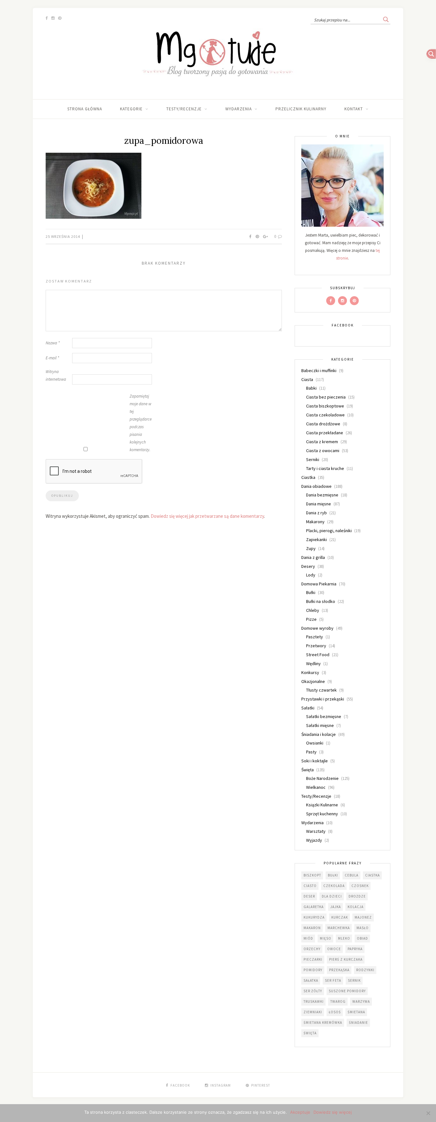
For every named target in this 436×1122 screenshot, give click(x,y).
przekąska (339, 970)
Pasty (311, 752)
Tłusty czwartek (321, 690)
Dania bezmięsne (322, 495)
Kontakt (353, 109)
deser (309, 896)
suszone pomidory (347, 991)
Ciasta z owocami (322, 450)
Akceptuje (300, 1112)
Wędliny (313, 663)
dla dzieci (332, 896)
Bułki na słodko (320, 601)
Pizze (311, 619)
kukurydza (314, 917)
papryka (355, 949)
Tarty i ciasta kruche (325, 468)
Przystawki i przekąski (322, 699)
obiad (362, 938)
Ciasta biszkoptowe (325, 406)
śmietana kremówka (323, 1022)
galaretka (314, 907)
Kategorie (131, 109)
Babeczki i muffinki (318, 370)
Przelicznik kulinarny (301, 109)
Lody (310, 575)
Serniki (312, 459)
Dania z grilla (313, 557)
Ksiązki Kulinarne (322, 805)
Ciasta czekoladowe (325, 415)
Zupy (311, 548)
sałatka (311, 980)
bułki (333, 875)
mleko (344, 938)
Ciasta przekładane (324, 433)
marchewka (338, 928)
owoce (334, 949)
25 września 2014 (63, 236)
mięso (325, 938)
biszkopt (312, 875)
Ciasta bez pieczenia (326, 397)
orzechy (312, 949)
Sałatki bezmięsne (323, 716)
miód (308, 938)
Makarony (315, 521)
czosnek (360, 886)
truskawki (314, 1001)
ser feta (333, 980)
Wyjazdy (314, 840)
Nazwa (53, 343)
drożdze (357, 896)
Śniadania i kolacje (318, 734)
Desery (308, 566)
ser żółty (313, 991)
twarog (338, 1001)
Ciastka (308, 477)
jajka (335, 907)
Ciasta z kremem (322, 441)
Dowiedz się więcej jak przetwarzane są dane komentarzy (207, 516)
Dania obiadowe (316, 486)
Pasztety (314, 637)
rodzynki (365, 970)
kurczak (339, 917)
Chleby (312, 610)
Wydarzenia (238, 109)
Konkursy (310, 672)
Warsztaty (316, 831)
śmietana (356, 1012)
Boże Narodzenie (322, 778)
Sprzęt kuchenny (322, 814)
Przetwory (316, 646)
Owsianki (314, 743)
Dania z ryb (316, 513)
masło (363, 928)
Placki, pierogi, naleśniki (329, 530)
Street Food (317, 654)
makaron (312, 928)
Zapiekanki (316, 539)
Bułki (310, 592)
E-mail (52, 358)
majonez (363, 917)
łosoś (335, 1012)
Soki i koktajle (314, 761)
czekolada (334, 886)
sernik (354, 980)
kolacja (356, 907)
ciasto (310, 886)
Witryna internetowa (56, 375)
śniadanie (358, 1022)
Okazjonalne (313, 681)
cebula (351, 875)
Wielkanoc (316, 787)
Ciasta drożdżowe (323, 424)
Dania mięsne (318, 504)
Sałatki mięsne (320, 725)
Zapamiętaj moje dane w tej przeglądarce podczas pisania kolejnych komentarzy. (141, 422)
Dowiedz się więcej (332, 1112)
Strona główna (84, 109)
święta (310, 1033)
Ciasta (307, 379)
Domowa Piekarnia (318, 584)
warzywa (361, 1001)
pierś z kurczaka (346, 959)
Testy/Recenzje (184, 109)
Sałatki (307, 708)
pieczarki (313, 959)
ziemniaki (313, 1012)
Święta (307, 770)
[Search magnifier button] (385, 19)
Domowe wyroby (317, 628)
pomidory (313, 970)
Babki (311, 388)
